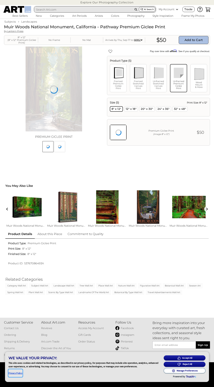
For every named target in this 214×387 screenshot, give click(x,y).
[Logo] (17, 9)
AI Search (149, 9)
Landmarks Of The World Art (93, 292)
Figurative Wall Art (149, 285)
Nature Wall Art (126, 285)
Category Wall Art (16, 285)
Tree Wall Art (86, 285)
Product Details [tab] (20, 234)
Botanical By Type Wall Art (128, 292)
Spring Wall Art (15, 292)
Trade (188, 9)
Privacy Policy (15, 373)
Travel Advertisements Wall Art (164, 292)
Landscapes (29, 21)
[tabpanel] (158, 121)
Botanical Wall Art (174, 285)
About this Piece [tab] (49, 234)
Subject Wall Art (39, 285)
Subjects (10, 21)
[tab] (118, 78)
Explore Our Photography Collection (107, 2)
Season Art (195, 285)
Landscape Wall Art (64, 285)
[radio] (116, 109)
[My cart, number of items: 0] (208, 9)
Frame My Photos (192, 15)
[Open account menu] (177, 9)
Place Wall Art (105, 285)
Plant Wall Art (36, 292)
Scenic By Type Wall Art (60, 292)
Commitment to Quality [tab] (85, 234)
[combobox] (83, 9)
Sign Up (203, 344)
